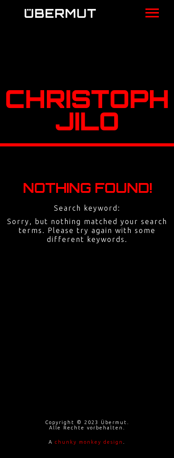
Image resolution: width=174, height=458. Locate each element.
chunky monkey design (89, 442)
